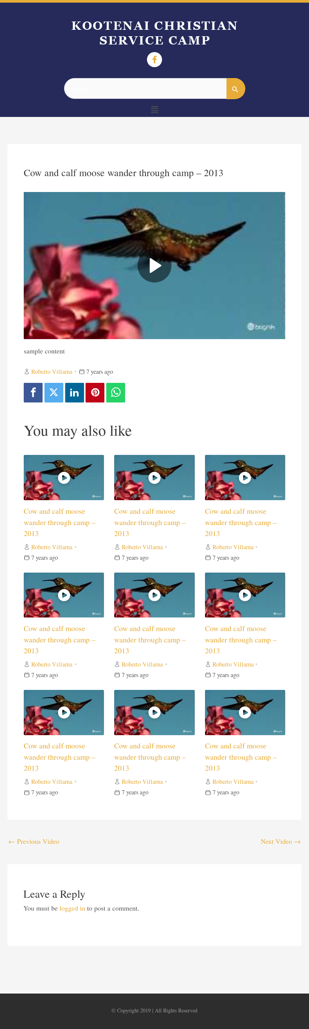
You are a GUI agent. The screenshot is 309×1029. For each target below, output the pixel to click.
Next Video (281, 841)
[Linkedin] (74, 392)
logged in (72, 907)
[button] (154, 110)
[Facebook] (33, 392)
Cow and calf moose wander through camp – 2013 (59, 522)
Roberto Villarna (51, 371)
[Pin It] (95, 392)
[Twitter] (53, 392)
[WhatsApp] (115, 392)
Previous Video (33, 841)
